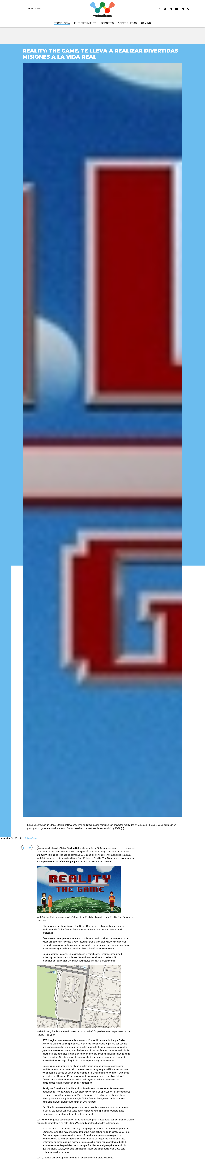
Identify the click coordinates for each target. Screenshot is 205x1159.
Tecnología (62, 23)
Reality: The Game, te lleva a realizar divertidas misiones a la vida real (100, 53)
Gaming (146, 23)
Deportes (107, 23)
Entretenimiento (85, 23)
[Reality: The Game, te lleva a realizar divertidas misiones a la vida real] (102, 440)
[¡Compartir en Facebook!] (23, 847)
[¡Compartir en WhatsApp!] (36, 847)
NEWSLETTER (34, 9)
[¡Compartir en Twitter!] (30, 847)
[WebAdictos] (102, 9)
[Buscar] (188, 9)
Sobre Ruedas (127, 23)
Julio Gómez (31, 838)
